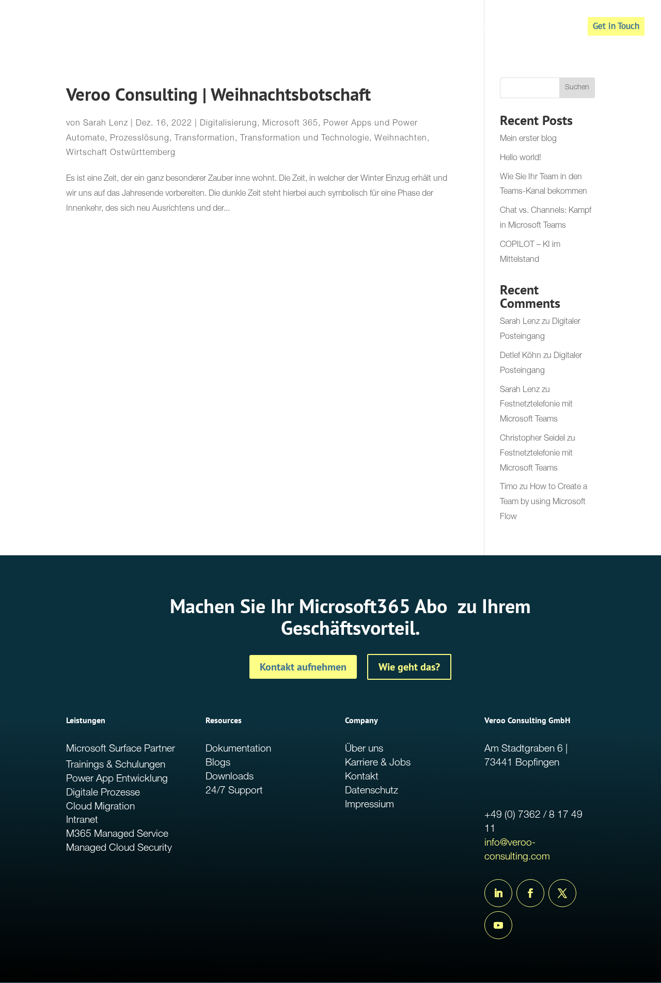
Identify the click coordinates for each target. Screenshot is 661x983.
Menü (553, 28)
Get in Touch (616, 26)
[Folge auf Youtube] (498, 925)
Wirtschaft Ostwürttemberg (121, 153)
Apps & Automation (369, 28)
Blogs (218, 763)
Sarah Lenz (105, 124)
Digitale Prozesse (103, 793)
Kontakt (362, 777)
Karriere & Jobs (378, 763)
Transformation (205, 139)
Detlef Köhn (520, 356)
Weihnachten (400, 139)
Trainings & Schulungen (115, 765)
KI (525, 28)
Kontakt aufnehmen (303, 667)
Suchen (577, 87)
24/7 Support (234, 791)
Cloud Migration (100, 807)
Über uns (364, 749)
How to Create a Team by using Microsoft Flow (543, 502)
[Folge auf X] (562, 893)
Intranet (82, 820)
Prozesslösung (139, 139)
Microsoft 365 (290, 124)
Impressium (369, 805)
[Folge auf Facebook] (530, 893)
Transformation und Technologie (304, 139)
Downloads (230, 777)
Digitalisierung (228, 124)
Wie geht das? (409, 667)
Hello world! (520, 158)
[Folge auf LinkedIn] (498, 893)
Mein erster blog (528, 139)
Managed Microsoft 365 (463, 28)
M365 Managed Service (117, 834)
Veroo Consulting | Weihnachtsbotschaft (218, 94)
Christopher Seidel (532, 439)
